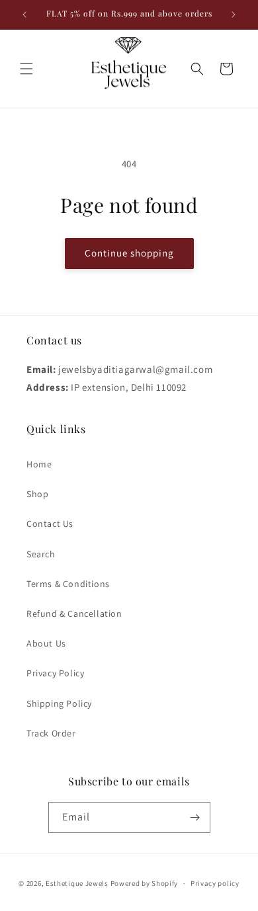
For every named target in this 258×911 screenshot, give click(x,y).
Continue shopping (129, 253)
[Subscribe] (195, 817)
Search (41, 554)
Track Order (51, 733)
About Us (46, 643)
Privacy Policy (55, 673)
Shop (37, 494)
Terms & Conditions (68, 584)
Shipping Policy (59, 703)
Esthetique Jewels (77, 883)
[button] (26, 68)
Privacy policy (215, 883)
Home (39, 464)
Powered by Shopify (144, 883)
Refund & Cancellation (74, 613)
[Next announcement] (233, 14)
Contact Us (49, 524)
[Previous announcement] (24, 14)
